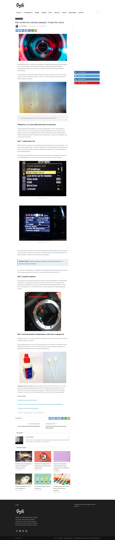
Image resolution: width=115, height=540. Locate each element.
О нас (55, 538)
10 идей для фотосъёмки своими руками (28, 408)
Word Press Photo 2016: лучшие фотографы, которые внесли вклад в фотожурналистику (40, 404)
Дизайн (37, 12)
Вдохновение (72, 12)
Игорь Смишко (23, 26)
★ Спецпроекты (28, 12)
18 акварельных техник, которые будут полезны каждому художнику (61, 488)
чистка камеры (28, 412)
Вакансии (60, 538)
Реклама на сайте (68, 538)
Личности (57, 12)
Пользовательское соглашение (81, 538)
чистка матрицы (38, 412)
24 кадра (43, 12)
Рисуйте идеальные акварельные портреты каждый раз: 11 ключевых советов (23, 465)
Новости (19, 12)
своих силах (47, 386)
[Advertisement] (86, 44)
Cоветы (64, 12)
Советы (20, 412)
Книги (50, 12)
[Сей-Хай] (20, 5)
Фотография (19, 18)
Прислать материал (95, 538)
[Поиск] (97, 13)
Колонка (81, 12)
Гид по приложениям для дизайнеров (29, 426)
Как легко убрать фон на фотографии (27, 400)
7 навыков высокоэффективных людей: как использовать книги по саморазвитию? (42, 465)
